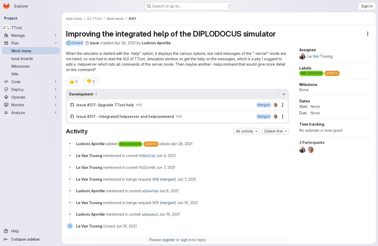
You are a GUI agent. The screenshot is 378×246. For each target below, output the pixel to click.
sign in (186, 240)
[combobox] (247, 131)
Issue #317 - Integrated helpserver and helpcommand (125, 116)
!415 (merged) (164, 202)
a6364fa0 (150, 191)
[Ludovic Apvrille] (275, 105)
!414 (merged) (164, 179)
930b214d (147, 155)
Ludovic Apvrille (156, 43)
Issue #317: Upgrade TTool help (105, 105)
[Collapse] (284, 94)
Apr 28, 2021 (125, 43)
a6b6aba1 (150, 214)
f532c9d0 (147, 167)
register (168, 240)
